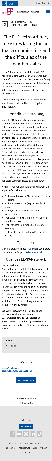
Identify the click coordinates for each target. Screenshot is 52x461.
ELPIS (28, 268)
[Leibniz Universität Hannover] (10, 3)
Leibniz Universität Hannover (30, 443)
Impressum (10, 447)
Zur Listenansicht (26, 380)
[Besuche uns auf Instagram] (26, 433)
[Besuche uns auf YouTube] (19, 433)
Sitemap (26, 452)
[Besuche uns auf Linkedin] (33, 433)
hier (7, 328)
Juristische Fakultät (28, 11)
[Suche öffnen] (49, 3)
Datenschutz (24, 447)
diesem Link (33, 252)
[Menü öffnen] (48, 12)
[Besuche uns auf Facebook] (12, 433)
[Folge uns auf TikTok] (39, 433)
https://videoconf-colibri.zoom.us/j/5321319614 (17, 369)
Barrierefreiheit (40, 447)
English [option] (41, 3)
